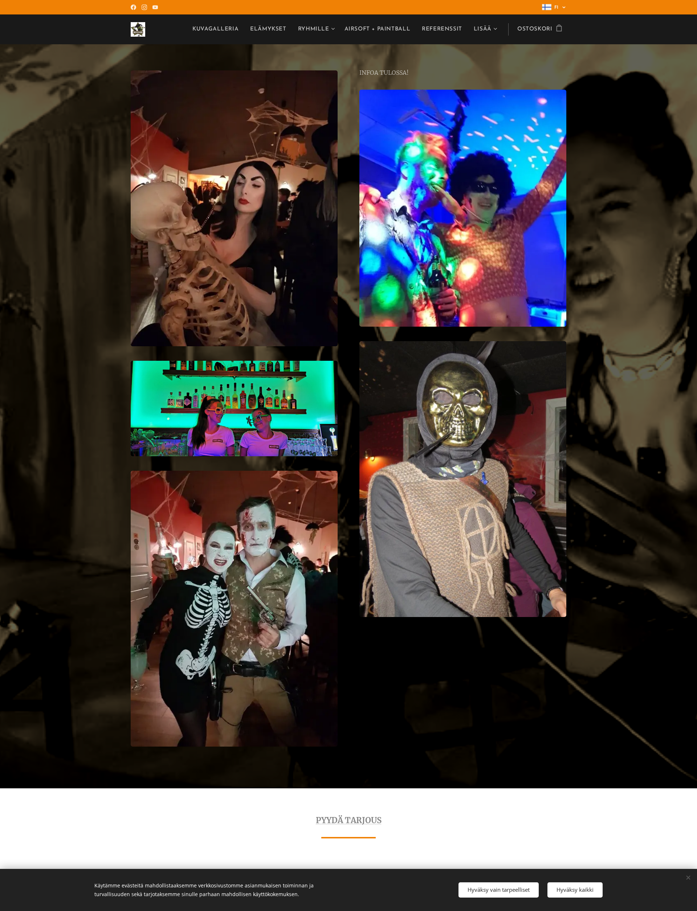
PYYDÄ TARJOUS (349, 820)
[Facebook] (133, 7)
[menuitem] (217, 29)
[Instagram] (144, 7)
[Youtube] (155, 7)
